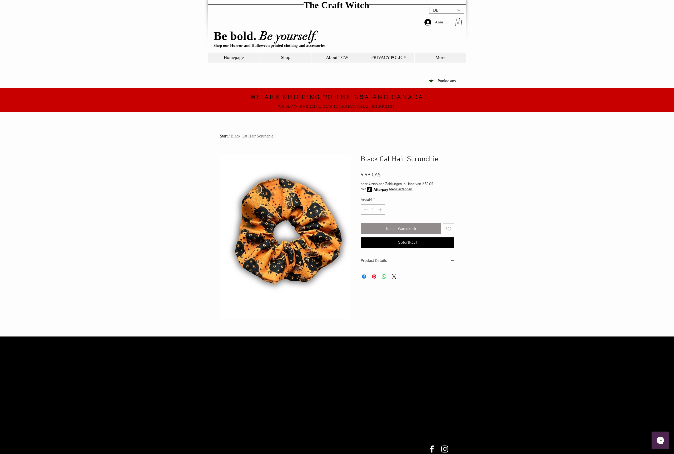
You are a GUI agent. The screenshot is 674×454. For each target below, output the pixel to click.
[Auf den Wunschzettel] (448, 228)
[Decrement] (365, 210)
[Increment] (380, 210)
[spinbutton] (373, 210)
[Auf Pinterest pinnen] (374, 276)
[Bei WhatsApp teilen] (384, 276)
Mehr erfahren (400, 189)
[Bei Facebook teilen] (364, 276)
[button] (458, 22)
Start (223, 136)
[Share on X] (394, 276)
